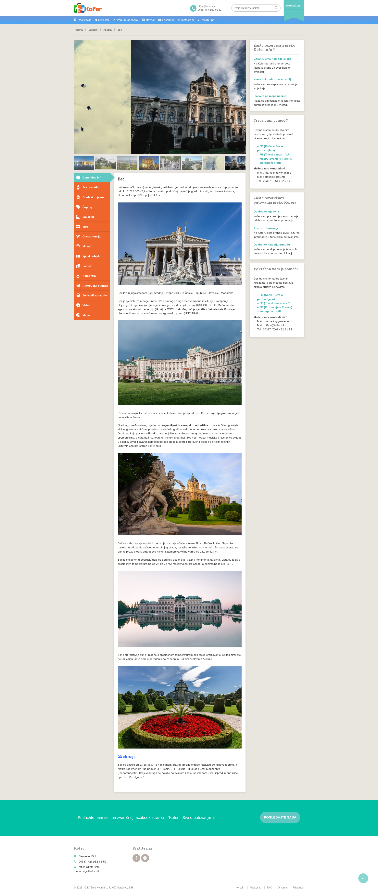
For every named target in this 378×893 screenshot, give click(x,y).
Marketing (255, 887)
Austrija (108, 30)
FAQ (269, 887)
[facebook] (136, 858)
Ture (82, 226)
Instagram (187, 19)
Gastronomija (88, 236)
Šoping (84, 207)
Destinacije (84, 19)
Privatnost (298, 887)
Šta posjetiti (87, 187)
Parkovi (84, 266)
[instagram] (145, 858)
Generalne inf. (88, 177)
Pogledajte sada (280, 817)
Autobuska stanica (92, 285)
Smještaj (103, 19)
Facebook (168, 19)
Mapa (83, 315)
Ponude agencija (127, 19)
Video (83, 305)
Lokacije (93, 30)
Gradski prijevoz (90, 197)
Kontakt (239, 887)
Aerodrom (86, 275)
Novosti (150, 19)
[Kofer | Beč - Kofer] (88, 8)
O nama (282, 887)
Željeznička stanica (92, 295)
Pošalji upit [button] (207, 19)
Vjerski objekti (89, 256)
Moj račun (293, 5)
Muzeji (83, 246)
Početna (78, 30)
